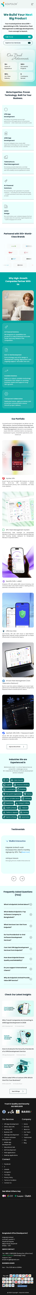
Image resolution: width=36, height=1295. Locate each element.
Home (25, 1124)
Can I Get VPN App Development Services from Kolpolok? (16, 948)
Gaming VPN (8, 1129)
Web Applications (9, 1153)
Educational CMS (9, 1147)
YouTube (7, 1175)
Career (25, 1135)
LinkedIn (6, 1169)
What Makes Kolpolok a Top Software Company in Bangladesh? (15, 914)
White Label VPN (9, 1127)
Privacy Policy (8, 1177)
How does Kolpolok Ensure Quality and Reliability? (14, 958)
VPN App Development (11, 1124)
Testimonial (27, 1137)
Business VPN (8, 1132)
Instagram (7, 1172)
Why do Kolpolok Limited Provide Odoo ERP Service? (17, 979)
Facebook (7, 1164)
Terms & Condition (10, 1180)
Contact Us (7, 1183)
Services (26, 1127)
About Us (26, 1129)
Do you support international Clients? (15, 969)
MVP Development (10, 1150)
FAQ (24, 1140)
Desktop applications (11, 1155)
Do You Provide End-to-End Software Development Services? (14, 937)
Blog (24, 1143)
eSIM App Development (11, 1135)
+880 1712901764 (7, 1255)
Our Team (26, 1132)
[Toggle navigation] (32, 4)
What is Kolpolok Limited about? (16, 904)
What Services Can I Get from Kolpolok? (15, 925)
